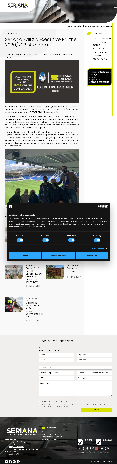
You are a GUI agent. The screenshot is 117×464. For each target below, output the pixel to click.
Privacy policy (94, 461)
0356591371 (12, 444)
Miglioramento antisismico (100, 54)
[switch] (45, 240)
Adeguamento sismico (51, 434)
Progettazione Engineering (53, 437)
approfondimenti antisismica (87, 26)
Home (69, 26)
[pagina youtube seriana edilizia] (14, 461)
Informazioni (106, 26)
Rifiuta (25, 256)
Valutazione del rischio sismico (54, 432)
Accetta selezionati (58, 256)
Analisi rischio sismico (99, 43)
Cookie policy (106, 461)
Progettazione (100, 59)
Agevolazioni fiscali (102, 38)
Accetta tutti (92, 256)
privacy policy (63, 401)
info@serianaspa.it (16, 447)
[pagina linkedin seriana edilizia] (6, 461)
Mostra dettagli (98, 248)
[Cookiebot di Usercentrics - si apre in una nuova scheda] (98, 206)
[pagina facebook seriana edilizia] (10, 461)
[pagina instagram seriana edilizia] (18, 461)
